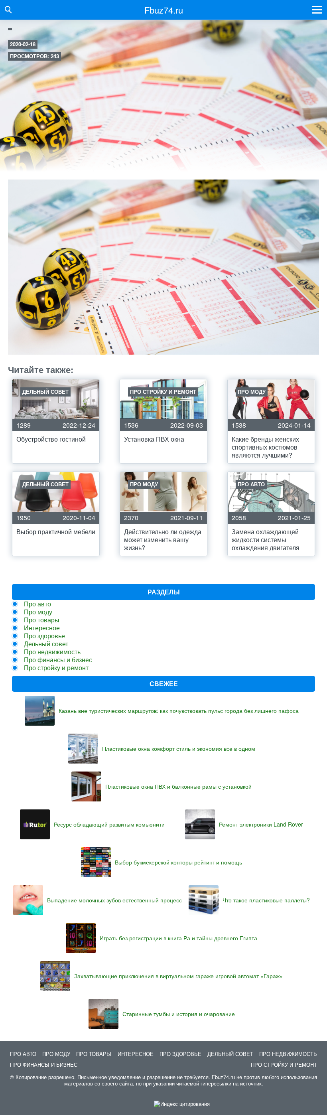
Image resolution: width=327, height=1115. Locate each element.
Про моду (38, 611)
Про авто (37, 603)
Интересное (42, 627)
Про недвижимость (52, 651)
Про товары (41, 619)
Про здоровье (44, 635)
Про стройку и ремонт (56, 667)
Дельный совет (46, 643)
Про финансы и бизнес (58, 659)
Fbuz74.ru (163, 10)
